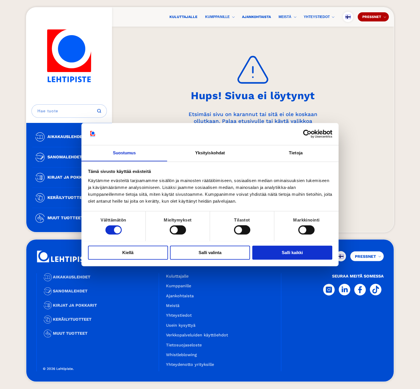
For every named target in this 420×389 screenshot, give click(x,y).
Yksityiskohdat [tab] (210, 152)
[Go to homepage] (69, 56)
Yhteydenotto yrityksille (190, 364)
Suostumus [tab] (124, 152)
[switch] (178, 229)
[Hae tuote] (99, 111)
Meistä (285, 17)
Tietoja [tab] (296, 152)
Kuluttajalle (183, 17)
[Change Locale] (348, 17)
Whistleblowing (181, 354)
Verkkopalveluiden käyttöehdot (197, 335)
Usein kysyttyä (180, 325)
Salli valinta (210, 252)
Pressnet (371, 17)
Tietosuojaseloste (184, 345)
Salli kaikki (292, 252)
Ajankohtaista (256, 17)
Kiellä (127, 252)
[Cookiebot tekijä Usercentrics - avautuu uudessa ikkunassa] (307, 133)
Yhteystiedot (317, 17)
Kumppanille (217, 17)
